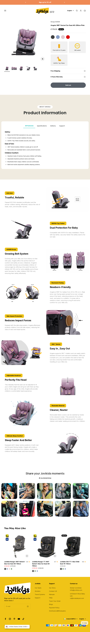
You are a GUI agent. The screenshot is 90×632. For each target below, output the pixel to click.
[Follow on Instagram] (10, 619)
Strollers (37, 591)
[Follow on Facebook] (5, 619)
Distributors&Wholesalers (57, 611)
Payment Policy (54, 608)
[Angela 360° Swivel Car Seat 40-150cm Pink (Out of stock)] (63, 37)
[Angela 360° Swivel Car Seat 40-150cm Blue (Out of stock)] (58, 37)
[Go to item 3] (21, 69)
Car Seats (38, 588)
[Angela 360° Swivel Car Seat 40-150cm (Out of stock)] (53, 37)
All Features (29, 126)
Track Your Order (55, 601)
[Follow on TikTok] (23, 619)
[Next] (64, 2)
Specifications (42, 126)
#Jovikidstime (45, 478)
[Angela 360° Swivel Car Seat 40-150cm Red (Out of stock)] (68, 37)
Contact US (53, 591)
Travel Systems (40, 594)
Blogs (51, 604)
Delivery (53, 126)
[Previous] (25, 2)
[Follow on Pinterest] (14, 619)
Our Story (52, 588)
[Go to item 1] (7, 69)
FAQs (50, 598)
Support (62, 126)
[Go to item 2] (14, 69)
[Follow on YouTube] (19, 619)
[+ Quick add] (27, 555)
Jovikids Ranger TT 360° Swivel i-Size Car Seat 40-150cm (41, 564)
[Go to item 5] (35, 69)
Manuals (52, 594)
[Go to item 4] (28, 69)
